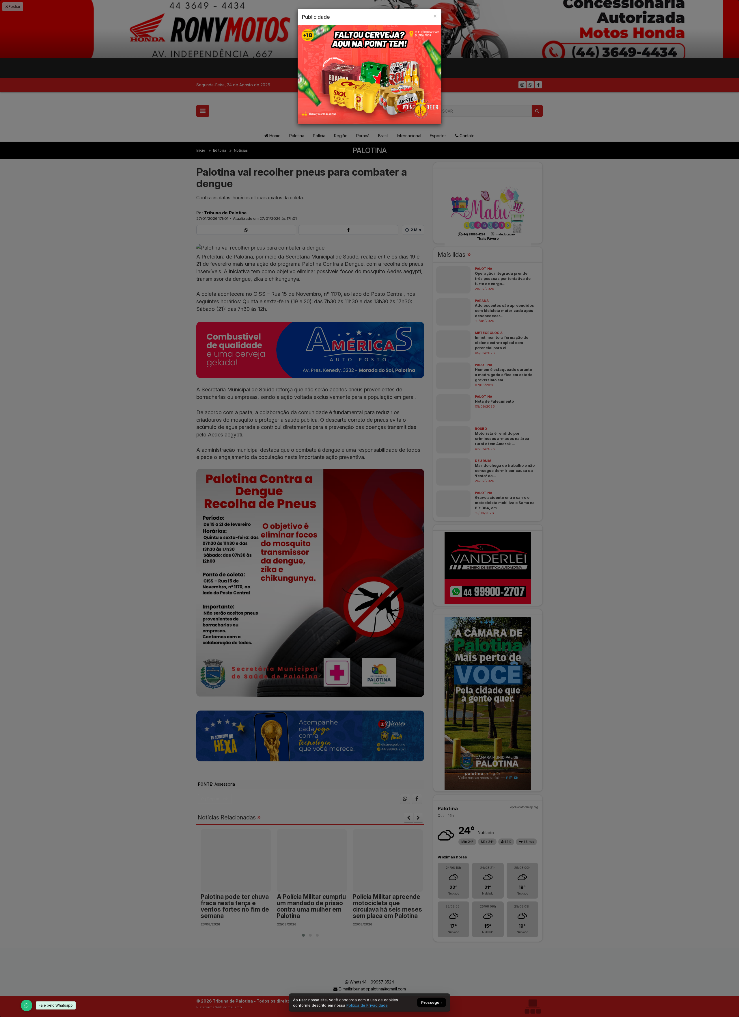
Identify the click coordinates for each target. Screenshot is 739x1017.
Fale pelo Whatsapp (56, 1005)
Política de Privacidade (367, 1005)
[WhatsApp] (26, 1005)
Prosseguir (431, 1002)
